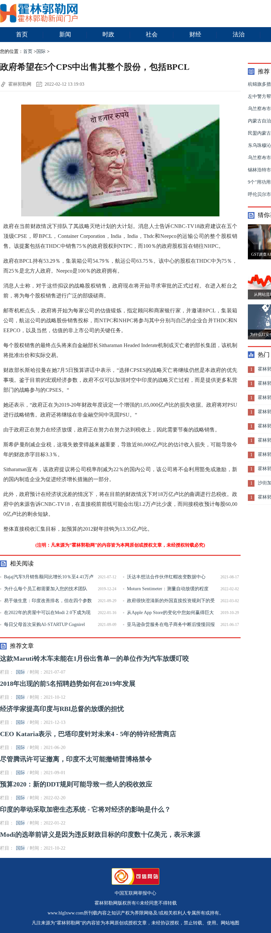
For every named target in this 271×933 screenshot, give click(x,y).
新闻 (65, 34)
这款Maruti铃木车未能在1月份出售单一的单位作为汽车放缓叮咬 (94, 658)
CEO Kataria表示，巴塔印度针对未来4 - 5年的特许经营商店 (88, 733)
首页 (22, 34)
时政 (108, 34)
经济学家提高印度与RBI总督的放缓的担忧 (62, 708)
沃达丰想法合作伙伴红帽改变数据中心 (166, 576)
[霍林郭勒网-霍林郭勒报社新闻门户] (39, 21)
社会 (152, 34)
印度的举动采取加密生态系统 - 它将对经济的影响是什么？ (85, 809)
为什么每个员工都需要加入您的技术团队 (45, 588)
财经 (195, 34)
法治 (239, 34)
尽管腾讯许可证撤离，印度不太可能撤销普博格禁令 (76, 759)
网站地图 (230, 922)
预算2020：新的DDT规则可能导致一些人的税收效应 (76, 784)
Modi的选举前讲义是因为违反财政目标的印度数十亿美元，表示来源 (100, 834)
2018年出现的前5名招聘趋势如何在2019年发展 (68, 683)
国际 (41, 51)
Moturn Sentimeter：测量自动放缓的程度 (168, 588)
